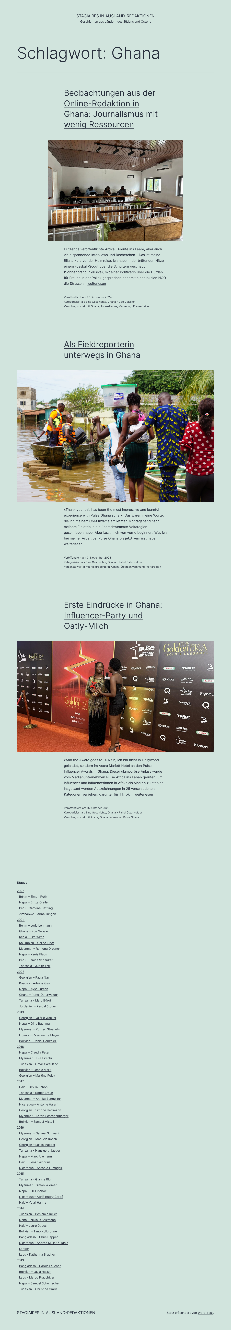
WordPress (205, 1312)
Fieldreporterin (100, 566)
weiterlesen (96, 284)
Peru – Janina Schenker (36, 960)
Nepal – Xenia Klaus (33, 954)
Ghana (95, 306)
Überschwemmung (133, 566)
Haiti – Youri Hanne (32, 1202)
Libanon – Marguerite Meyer (39, 1035)
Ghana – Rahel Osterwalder (38, 994)
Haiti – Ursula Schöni (33, 1087)
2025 (20, 891)
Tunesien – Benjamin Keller (38, 1214)
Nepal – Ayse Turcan (33, 989)
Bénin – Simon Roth (33, 896)
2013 (20, 1260)
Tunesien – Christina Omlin (38, 1289)
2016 (20, 1127)
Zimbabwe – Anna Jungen (37, 914)
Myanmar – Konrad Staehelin (39, 1029)
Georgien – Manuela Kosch (38, 1139)
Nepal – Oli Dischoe (33, 1191)
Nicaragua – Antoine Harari (38, 1104)
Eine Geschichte (96, 301)
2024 (21, 919)
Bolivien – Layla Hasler (35, 1271)
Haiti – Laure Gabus (33, 1225)
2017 (20, 1081)
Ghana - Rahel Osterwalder (125, 562)
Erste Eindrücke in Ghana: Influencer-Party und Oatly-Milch (113, 615)
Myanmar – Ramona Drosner (39, 948)
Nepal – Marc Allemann (35, 1156)
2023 (20, 971)
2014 (20, 1208)
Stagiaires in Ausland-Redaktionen (115, 16)
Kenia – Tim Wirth (31, 937)
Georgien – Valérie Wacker (37, 1018)
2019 (20, 1012)
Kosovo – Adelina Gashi (35, 983)
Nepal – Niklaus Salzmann (37, 1220)
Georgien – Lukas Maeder (37, 1145)
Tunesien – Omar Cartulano (38, 1064)
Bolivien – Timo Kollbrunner (38, 1231)
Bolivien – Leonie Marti (35, 1070)
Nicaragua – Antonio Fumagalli (40, 1168)
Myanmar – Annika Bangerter (40, 1098)
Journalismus (108, 306)
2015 (20, 1173)
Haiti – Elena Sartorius (34, 1162)
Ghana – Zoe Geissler (121, 301)
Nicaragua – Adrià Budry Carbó (41, 1197)
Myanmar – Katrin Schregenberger (43, 1116)
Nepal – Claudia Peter (34, 1052)
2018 (20, 1046)
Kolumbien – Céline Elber (36, 943)
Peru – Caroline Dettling (36, 908)
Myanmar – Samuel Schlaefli (39, 1133)
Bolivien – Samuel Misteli (36, 1121)
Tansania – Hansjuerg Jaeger (39, 1150)
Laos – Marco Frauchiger (36, 1277)
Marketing (125, 306)
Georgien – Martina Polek (37, 1075)
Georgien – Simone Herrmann (40, 1110)
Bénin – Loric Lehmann (35, 925)
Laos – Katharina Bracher (37, 1254)
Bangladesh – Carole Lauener (40, 1266)
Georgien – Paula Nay (34, 977)
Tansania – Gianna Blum (36, 1179)
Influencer (115, 817)
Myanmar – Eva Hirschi (35, 1058)
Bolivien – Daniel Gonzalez (37, 1041)
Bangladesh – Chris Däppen (39, 1237)
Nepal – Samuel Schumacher (39, 1283)
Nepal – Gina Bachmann (36, 1023)
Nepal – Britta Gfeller (34, 902)
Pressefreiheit (142, 306)
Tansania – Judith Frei (34, 966)
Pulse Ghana (131, 817)
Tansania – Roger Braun (36, 1093)
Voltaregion (153, 566)
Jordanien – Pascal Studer (37, 1006)
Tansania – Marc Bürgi (35, 1000)
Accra (94, 817)
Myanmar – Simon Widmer (38, 1185)
